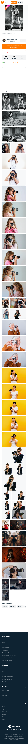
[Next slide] (22, 710)
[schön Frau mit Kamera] (6, 165)
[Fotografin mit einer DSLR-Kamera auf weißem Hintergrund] (13, 505)
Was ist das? (15, 62)
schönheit (12, 710)
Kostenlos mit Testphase (14, 46)
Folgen (23, 41)
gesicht (5, 710)
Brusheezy (4, 743)
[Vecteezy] (2, 2)
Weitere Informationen (8, 66)
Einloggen (20, 2)
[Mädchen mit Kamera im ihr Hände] (5, 353)
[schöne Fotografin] (8, 101)
